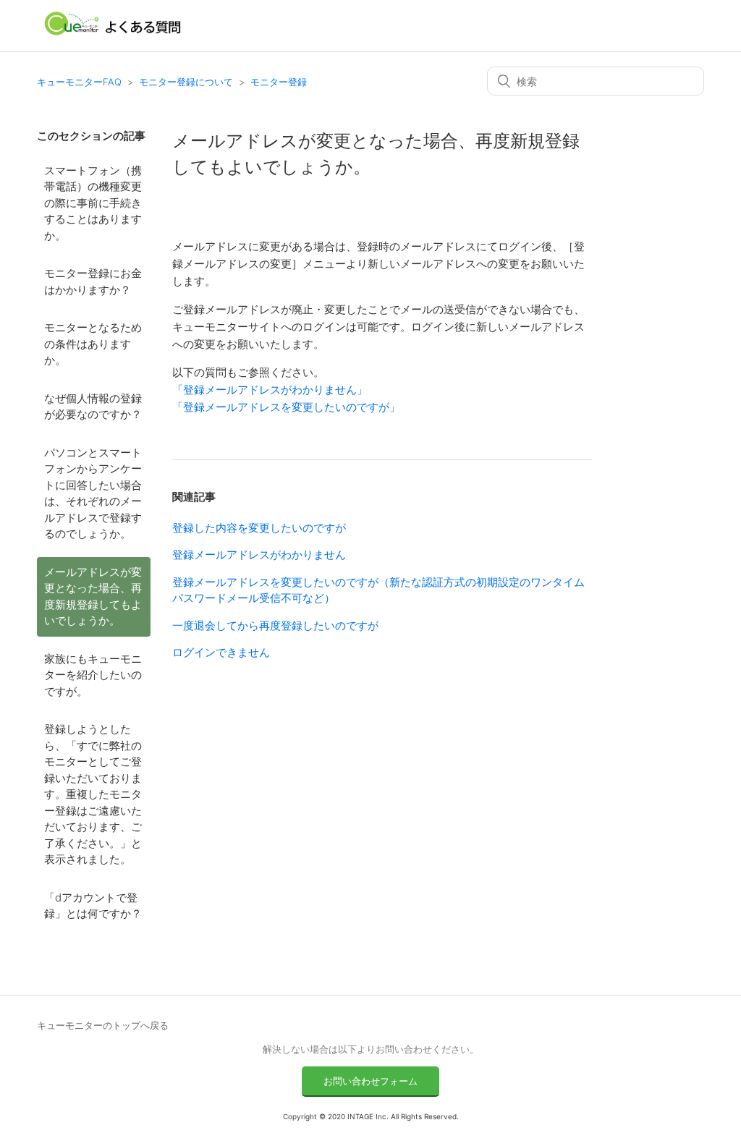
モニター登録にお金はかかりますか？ (93, 281)
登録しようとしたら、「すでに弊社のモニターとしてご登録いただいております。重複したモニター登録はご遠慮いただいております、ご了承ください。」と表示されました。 (93, 794)
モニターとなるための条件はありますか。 (93, 344)
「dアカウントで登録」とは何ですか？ (93, 906)
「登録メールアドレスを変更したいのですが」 (286, 407)
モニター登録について (186, 82)
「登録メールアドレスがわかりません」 (270, 389)
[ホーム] (113, 33)
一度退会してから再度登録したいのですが (275, 625)
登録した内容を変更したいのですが (259, 528)
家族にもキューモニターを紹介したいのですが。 (93, 675)
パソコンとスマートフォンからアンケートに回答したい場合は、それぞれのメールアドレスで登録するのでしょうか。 (93, 493)
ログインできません (221, 652)
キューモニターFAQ (79, 82)
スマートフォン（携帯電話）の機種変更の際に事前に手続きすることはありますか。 (93, 203)
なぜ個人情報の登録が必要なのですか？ (93, 406)
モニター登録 (278, 82)
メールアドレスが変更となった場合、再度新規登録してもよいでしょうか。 (93, 596)
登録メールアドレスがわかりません (259, 554)
